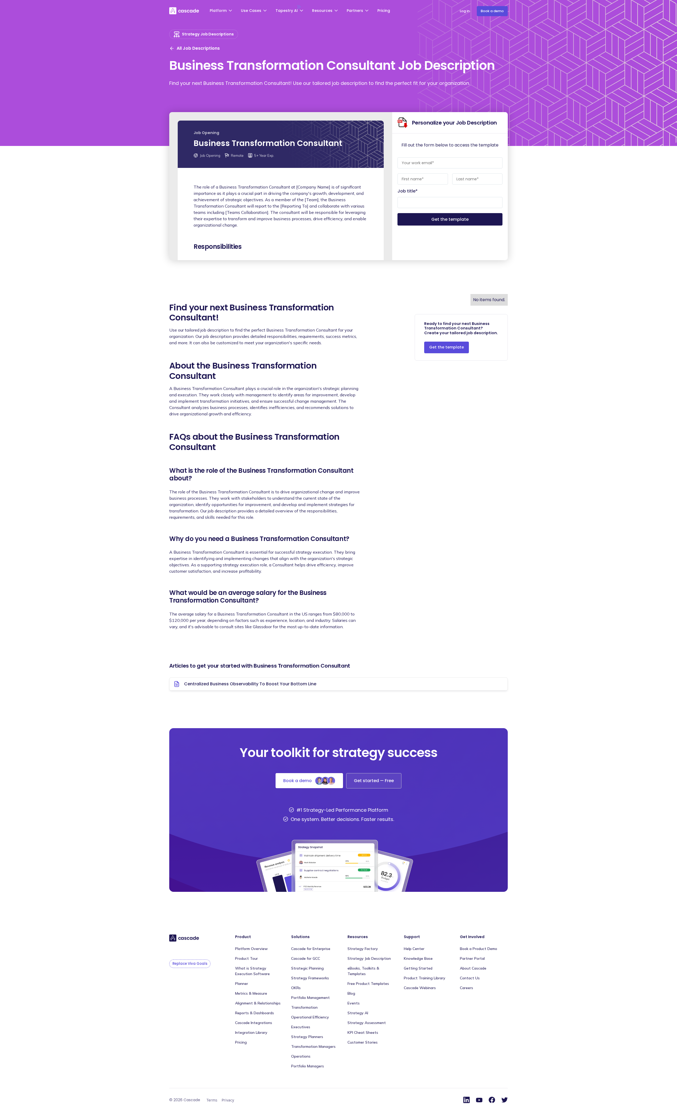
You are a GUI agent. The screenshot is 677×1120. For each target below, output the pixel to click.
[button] (221, 11)
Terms (212, 1100)
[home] (184, 10)
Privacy (228, 1100)
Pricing (383, 10)
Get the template (446, 347)
